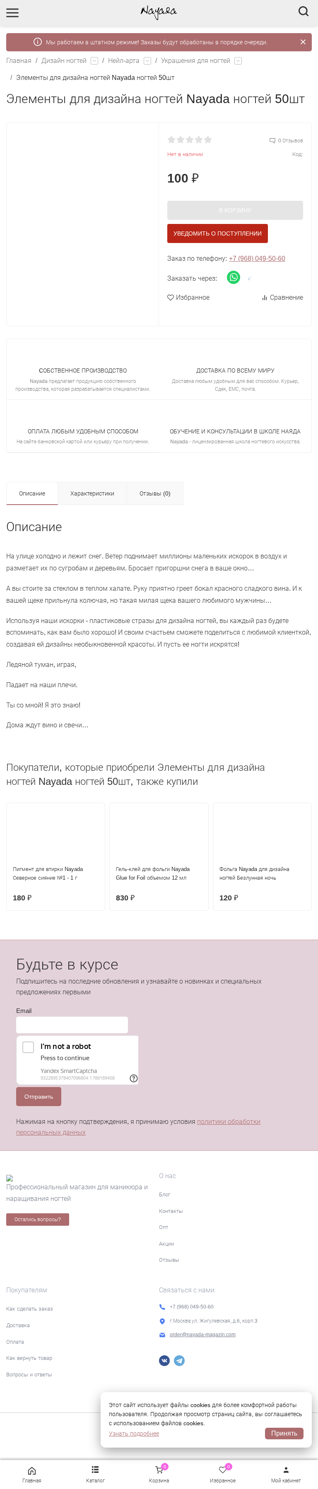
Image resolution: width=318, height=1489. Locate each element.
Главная (18, 60)
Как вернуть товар (29, 1358)
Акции (166, 1244)
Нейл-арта (124, 60)
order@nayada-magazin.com (203, 1334)
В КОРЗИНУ (235, 210)
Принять (284, 1433)
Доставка (18, 1325)
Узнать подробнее (134, 1433)
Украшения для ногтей (195, 60)
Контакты (171, 1211)
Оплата (15, 1342)
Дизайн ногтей (64, 60)
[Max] (194, 1360)
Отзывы (169, 1260)
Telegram (179, 1360)
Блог (164, 1194)
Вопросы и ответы (29, 1374)
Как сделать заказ (29, 1309)
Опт (163, 1227)
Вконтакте (164, 1360)
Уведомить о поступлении (217, 233)
